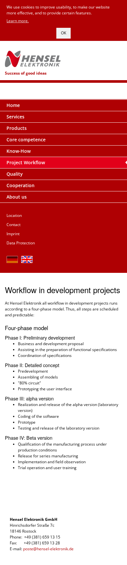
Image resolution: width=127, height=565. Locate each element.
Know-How (19, 151)
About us (17, 197)
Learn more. (18, 21)
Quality (15, 174)
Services (15, 117)
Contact (14, 224)
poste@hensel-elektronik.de (48, 549)
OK (63, 33)
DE (12, 259)
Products (17, 128)
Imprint (13, 234)
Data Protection (21, 243)
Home (13, 105)
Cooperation (21, 185)
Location (14, 215)
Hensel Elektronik (63, 55)
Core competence (26, 139)
